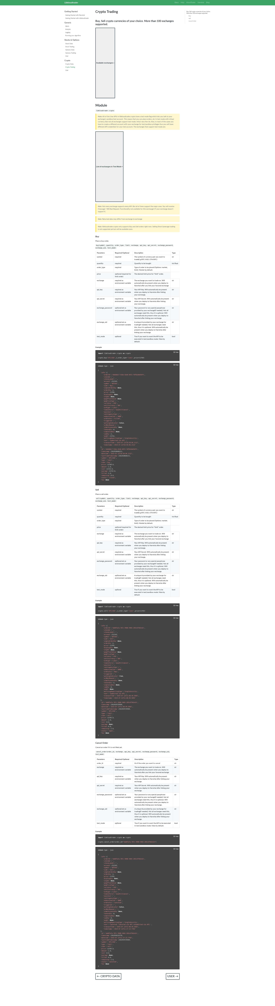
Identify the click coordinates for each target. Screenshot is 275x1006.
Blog (207, 2)
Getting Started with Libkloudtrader (77, 18)
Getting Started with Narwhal (75, 15)
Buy (190, 16)
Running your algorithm (73, 35)
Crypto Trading (70, 67)
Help (182, 2)
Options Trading (70, 53)
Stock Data (69, 43)
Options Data (69, 50)
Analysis (68, 29)
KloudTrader (191, 2)
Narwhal (201, 2)
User (66, 56)
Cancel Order (192, 21)
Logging (67, 32)
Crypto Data (69, 64)
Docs (177, 2)
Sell (190, 18)
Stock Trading (69, 47)
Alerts (67, 26)
